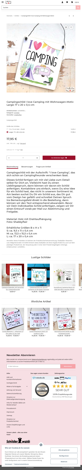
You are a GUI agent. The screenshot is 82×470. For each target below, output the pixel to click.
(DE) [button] (21, 150)
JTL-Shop (71, 467)
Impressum (10, 412)
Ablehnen (64, 461)
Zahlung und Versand (14, 390)
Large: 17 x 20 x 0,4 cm (42, 132)
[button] (62, 2)
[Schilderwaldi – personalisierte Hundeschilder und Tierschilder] (18, 440)
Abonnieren (68, 366)
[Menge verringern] (9, 158)
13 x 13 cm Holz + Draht (42, 129)
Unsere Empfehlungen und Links (16, 426)
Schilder (17, 113)
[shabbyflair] (8, 2)
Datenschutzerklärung (39, 359)
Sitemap (9, 415)
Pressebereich (11, 408)
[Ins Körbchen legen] (8, 22)
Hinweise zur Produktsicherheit (12, 420)
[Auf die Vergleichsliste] (66, 27)
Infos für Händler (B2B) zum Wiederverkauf (16, 404)
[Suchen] (78, 7)
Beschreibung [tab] (12, 167)
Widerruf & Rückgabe (14, 386)
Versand (23, 143)
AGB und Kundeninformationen (14, 378)
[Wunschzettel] (67, 2)
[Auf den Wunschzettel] (71, 27)
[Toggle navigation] (3, 1)
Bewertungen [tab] (27, 167)
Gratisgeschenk (12, 383)
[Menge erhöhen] (37, 158)
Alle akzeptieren (64, 450)
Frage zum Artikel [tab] (43, 167)
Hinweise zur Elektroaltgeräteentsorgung (16, 398)
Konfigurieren (64, 456)
